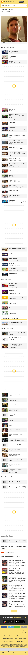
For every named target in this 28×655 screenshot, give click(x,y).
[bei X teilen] (11, 627)
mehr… (14, 611)
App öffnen (21, 1)
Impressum (13, 635)
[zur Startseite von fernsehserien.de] (2, 2)
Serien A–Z (23, 632)
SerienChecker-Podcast (8, 632)
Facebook (11, 641)
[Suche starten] (26, 5)
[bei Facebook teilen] (4, 627)
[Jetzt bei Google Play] (8, 621)
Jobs (16, 638)
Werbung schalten (22, 638)
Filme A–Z (7, 635)
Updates (24, 630)
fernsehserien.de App (19, 617)
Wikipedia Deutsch (9, 552)
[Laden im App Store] (20, 621)
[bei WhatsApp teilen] (17, 627)
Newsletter (17, 632)
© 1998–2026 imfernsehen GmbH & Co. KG (11, 630)
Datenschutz (20, 635)
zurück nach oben (19, 641)
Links (6, 641)
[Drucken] (24, 627)
